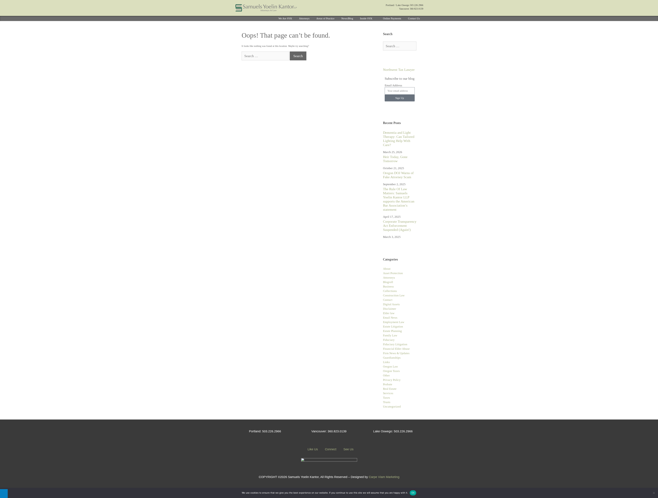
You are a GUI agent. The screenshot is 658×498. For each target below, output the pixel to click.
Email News (390, 317)
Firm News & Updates (396, 353)
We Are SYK (285, 18)
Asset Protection (393, 273)
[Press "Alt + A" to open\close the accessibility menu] (4, 493)
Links (386, 362)
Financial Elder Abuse (396, 348)
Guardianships (392, 357)
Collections (390, 291)
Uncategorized (392, 406)
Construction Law (394, 295)
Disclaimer (389, 308)
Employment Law (393, 322)
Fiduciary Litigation (395, 344)
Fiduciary (389, 340)
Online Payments (392, 18)
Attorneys (304, 18)
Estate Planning (392, 331)
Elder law (388, 313)
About (387, 268)
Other (386, 375)
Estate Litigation (393, 326)
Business (388, 286)
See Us (348, 449)
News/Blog (347, 18)
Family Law (390, 335)
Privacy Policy (392, 380)
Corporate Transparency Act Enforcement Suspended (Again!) (399, 226)
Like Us (312, 449)
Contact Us (414, 18)
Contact (387, 300)
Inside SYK (366, 18)
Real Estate (390, 388)
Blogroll (388, 282)
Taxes (386, 397)
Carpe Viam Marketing (384, 477)
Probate (387, 384)
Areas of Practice (325, 18)
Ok (413, 492)
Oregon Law (390, 366)
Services (388, 393)
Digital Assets (391, 304)
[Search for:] (266, 56)
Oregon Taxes (391, 371)
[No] (653, 493)
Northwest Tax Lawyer (399, 69)
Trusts (386, 402)
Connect (330, 449)
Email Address (393, 85)
